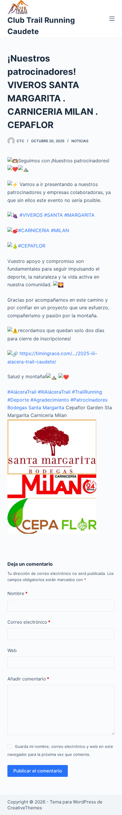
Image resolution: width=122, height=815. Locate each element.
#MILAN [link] (60, 230)
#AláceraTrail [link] (21, 392)
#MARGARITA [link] (79, 215)
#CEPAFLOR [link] (31, 246)
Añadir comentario (28, 679)
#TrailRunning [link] (87, 392)
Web (12, 650)
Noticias (80, 141)
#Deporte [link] (18, 400)
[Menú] (112, 18)
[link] (35, 407)
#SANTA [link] (53, 215)
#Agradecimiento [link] (49, 400)
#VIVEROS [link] (31, 215)
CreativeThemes (24, 808)
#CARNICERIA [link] (33, 230)
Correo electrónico (28, 622)
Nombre (17, 593)
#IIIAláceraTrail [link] (54, 392)
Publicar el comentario (37, 771)
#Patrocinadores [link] (88, 400)
